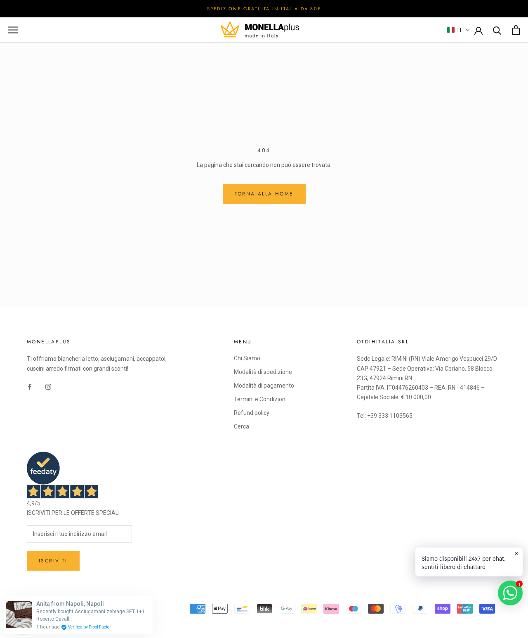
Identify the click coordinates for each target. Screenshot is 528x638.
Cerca (241, 426)
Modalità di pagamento (264, 385)
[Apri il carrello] (516, 30)
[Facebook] (30, 386)
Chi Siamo (247, 358)
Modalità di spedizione (263, 372)
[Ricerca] (497, 30)
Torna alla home (264, 194)
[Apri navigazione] (13, 29)
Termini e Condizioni (260, 399)
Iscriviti (53, 560)
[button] (458, 30)
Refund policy (251, 412)
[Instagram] (48, 386)
